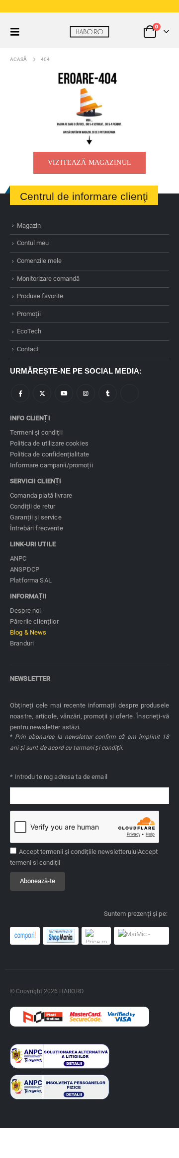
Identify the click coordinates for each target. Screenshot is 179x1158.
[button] (18, 31)
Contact (28, 349)
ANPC (18, 558)
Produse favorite (40, 296)
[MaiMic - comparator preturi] (141, 936)
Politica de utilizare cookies (49, 443)
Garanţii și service (36, 517)
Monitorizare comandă (48, 278)
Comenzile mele (39, 260)
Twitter (42, 393)
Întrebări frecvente (36, 528)
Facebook (20, 393)
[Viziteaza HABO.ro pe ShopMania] (61, 936)
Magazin (29, 225)
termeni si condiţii (35, 862)
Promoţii (29, 314)
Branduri (22, 643)
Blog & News (28, 632)
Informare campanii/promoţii (51, 465)
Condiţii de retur (32, 506)
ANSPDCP (24, 569)
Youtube (64, 393)
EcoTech (29, 331)
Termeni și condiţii (36, 432)
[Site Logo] (89, 32)
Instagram (86, 393)
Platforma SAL (31, 580)
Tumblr (107, 393)
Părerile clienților (34, 621)
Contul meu (33, 243)
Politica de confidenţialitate (49, 454)
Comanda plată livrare (41, 495)
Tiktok (129, 393)
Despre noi (25, 610)
